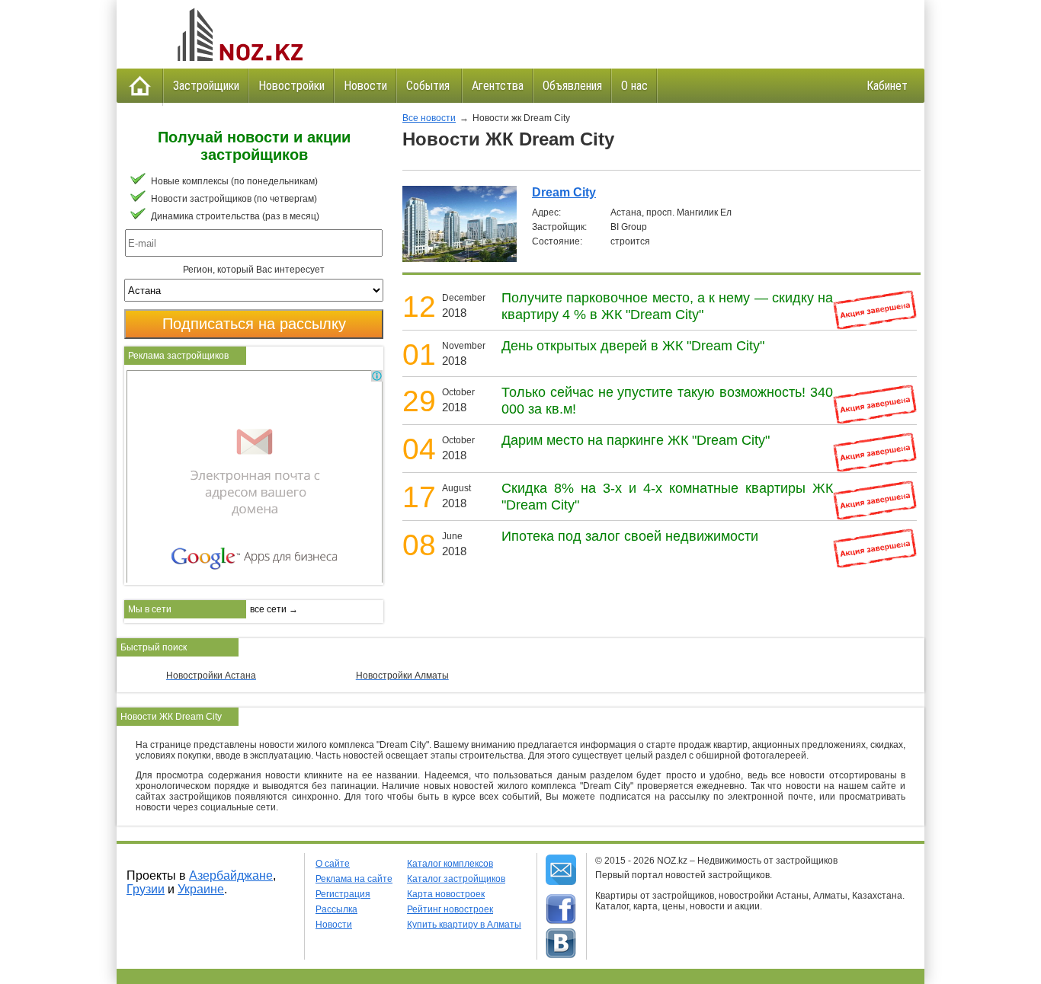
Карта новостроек (446, 894)
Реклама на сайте (354, 879)
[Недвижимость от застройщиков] (238, 34)
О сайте (333, 863)
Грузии (146, 889)
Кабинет (887, 85)
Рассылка (336, 909)
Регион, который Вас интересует (254, 269)
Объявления (572, 85)
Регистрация (343, 894)
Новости (365, 85)
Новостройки (291, 85)
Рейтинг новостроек (450, 909)
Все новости (429, 118)
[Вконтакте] (561, 943)
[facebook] (561, 909)
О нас (634, 85)
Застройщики (206, 85)
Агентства (498, 85)
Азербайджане (231, 875)
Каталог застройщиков (456, 879)
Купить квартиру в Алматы (464, 924)
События (429, 85)
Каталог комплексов (450, 863)
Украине (201, 889)
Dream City (564, 192)
